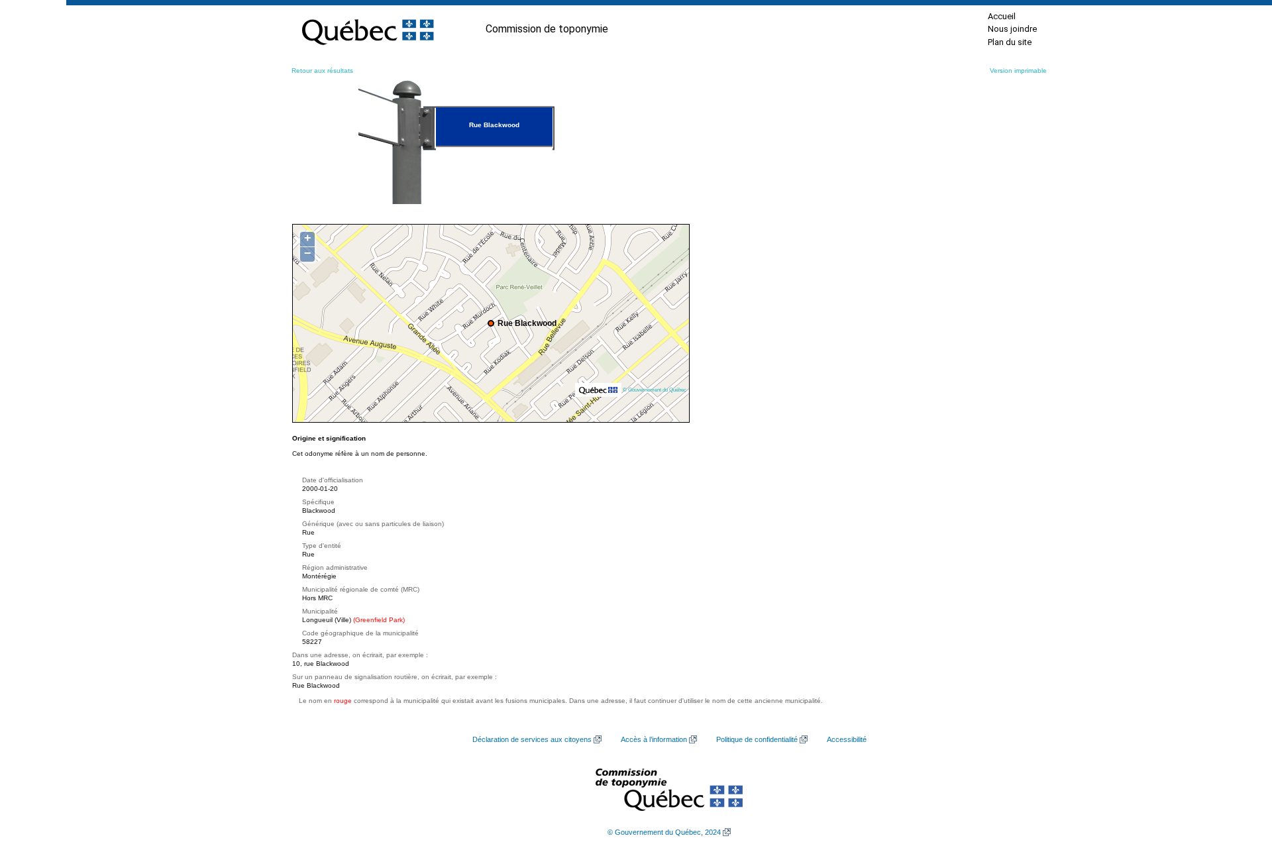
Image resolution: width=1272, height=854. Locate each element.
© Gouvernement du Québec (654, 389)
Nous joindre (1012, 29)
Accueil (1002, 16)
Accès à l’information (654, 739)
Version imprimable (1018, 70)
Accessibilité (847, 739)
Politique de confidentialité (757, 739)
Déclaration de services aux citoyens (532, 739)
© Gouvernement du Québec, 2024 (664, 832)
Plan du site (1010, 42)
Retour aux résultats (322, 70)
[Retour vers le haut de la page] (1239, 781)
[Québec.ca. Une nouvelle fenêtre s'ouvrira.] (367, 29)
